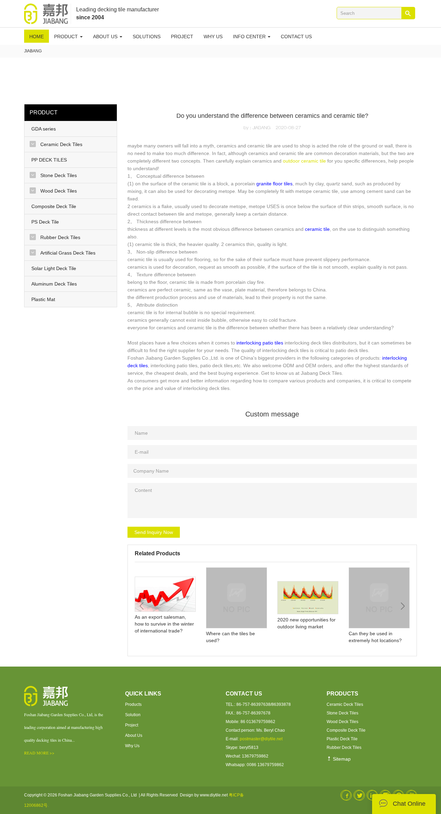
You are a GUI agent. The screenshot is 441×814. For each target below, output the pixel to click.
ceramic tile (317, 229)
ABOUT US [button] (106, 36)
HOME (36, 36)
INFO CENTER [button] (250, 36)
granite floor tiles (274, 183)
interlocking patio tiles (259, 343)
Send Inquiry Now (153, 532)
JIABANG (33, 51)
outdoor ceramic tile (304, 161)
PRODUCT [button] (66, 36)
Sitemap (341, 759)
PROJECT (182, 36)
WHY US (213, 36)
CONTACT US (296, 36)
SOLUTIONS (147, 36)
